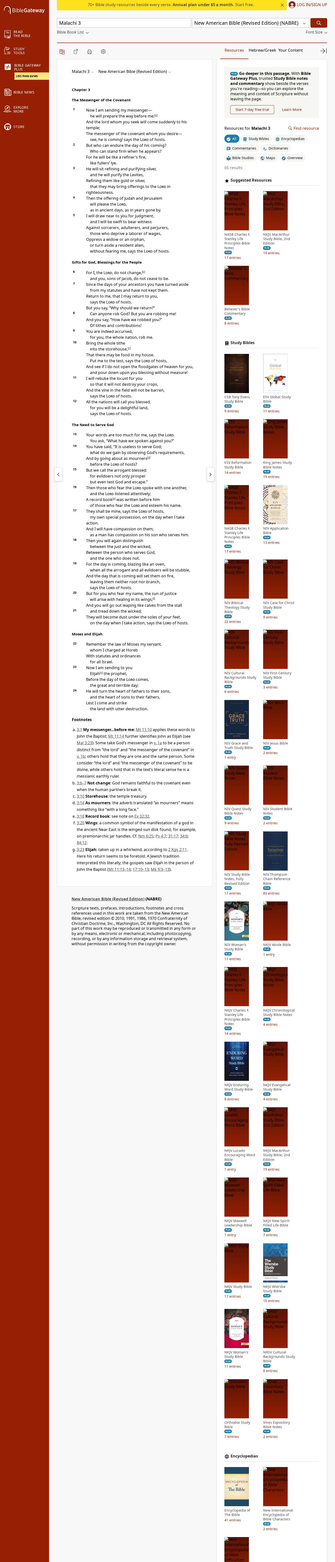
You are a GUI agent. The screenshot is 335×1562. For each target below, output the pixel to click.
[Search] (318, 23)
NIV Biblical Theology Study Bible (237, 607)
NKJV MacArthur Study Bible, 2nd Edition (276, 239)
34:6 (184, 836)
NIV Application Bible (276, 530)
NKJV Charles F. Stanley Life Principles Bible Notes (237, 1017)
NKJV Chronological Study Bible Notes (279, 1012)
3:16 (80, 816)
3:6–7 (81, 783)
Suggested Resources (251, 180)
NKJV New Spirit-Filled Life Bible (276, 1223)
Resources (234, 50)
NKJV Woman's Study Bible (236, 1354)
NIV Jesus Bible (275, 743)
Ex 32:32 (141, 816)
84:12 (82, 842)
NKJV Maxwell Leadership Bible (238, 1223)
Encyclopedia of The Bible (237, 1512)
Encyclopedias (244, 1456)
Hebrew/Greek (262, 50)
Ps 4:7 (160, 836)
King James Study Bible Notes (277, 465)
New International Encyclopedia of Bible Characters (278, 1514)
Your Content (290, 50)
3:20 (80, 823)
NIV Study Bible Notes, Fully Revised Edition (237, 879)
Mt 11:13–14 (119, 869)
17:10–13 (141, 869)
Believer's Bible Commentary (237, 311)
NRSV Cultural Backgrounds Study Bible (279, 1356)
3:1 (79, 729)
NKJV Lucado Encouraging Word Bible (239, 1155)
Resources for (247, 128)
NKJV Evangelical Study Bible (277, 1087)
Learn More (292, 109)
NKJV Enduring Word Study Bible (238, 1087)
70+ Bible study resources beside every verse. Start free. (171, 4)
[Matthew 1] (211, 474)
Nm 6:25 (146, 836)
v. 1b (81, 756)
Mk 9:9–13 (160, 869)
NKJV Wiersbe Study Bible (274, 1288)
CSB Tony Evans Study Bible (237, 399)
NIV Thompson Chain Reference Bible (276, 879)
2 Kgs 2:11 (177, 849)
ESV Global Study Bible (277, 399)
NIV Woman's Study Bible (235, 947)
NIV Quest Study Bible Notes (237, 811)
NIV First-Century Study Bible (277, 675)
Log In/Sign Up (312, 4)
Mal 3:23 (84, 743)
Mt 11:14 (116, 736)
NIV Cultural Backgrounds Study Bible (240, 677)
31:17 (173, 836)
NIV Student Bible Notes (277, 811)
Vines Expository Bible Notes (276, 1424)
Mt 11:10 (144, 729)
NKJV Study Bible (238, 1286)
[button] (307, 5)
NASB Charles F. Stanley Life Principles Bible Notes (237, 241)
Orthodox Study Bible (237, 1424)
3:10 (80, 796)
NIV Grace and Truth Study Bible (238, 745)
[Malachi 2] (58, 474)
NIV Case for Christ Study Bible (278, 605)
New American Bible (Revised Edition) (108, 899)
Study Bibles (243, 343)
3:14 (80, 802)
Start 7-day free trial (252, 109)
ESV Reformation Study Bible (238, 465)
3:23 (80, 849)
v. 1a (158, 743)
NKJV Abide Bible (277, 945)
